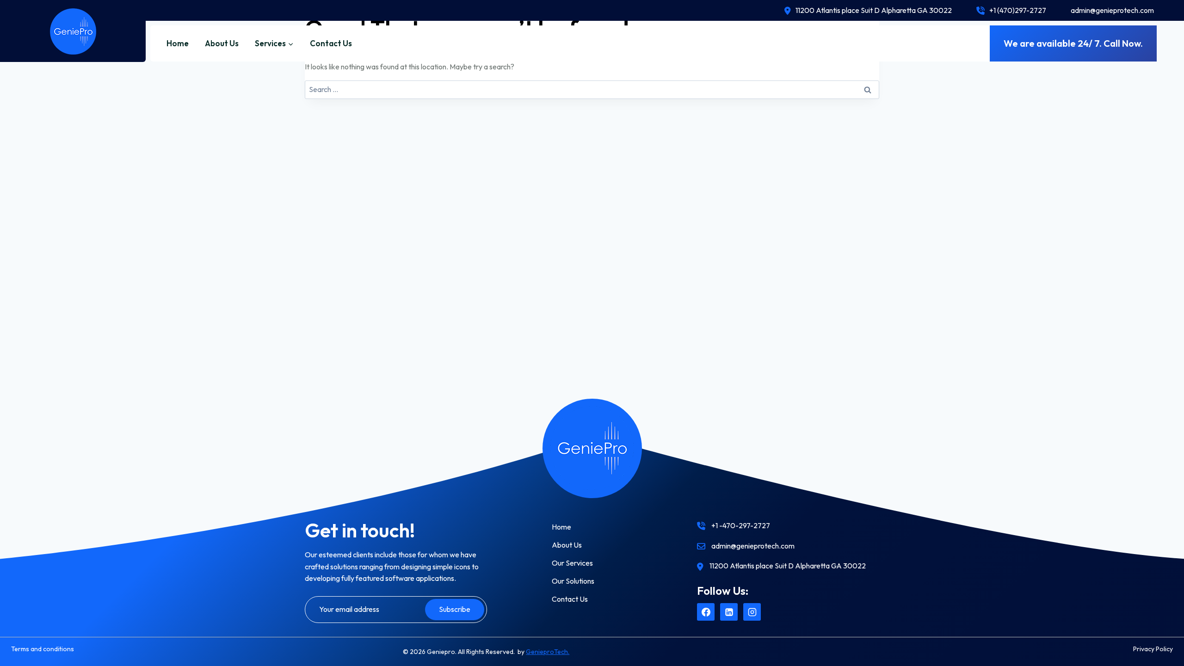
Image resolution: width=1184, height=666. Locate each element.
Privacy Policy (1153, 649)
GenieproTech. (547, 652)
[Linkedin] (729, 612)
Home (177, 43)
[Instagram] (752, 612)
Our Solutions (573, 581)
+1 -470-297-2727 (740, 525)
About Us (222, 43)
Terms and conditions (42, 649)
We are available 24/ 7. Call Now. (1073, 43)
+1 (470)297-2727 (1017, 10)
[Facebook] (706, 612)
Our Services (572, 562)
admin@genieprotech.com (1112, 10)
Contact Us (331, 43)
